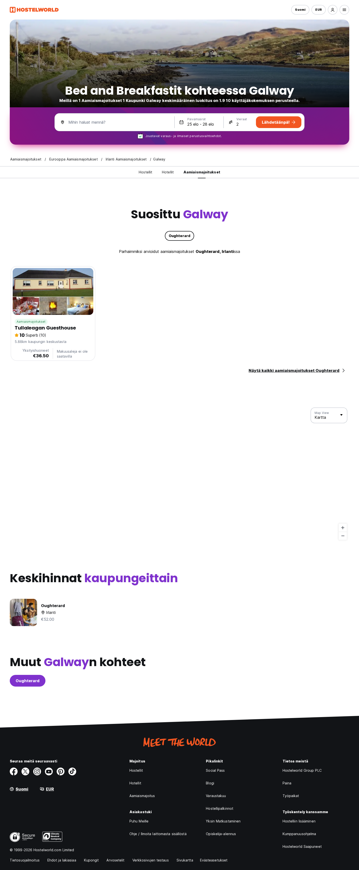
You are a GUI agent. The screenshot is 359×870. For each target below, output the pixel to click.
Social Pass (215, 770)
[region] (179, 474)
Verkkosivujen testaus (150, 860)
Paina (287, 783)
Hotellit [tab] (168, 172)
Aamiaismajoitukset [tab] (201, 172)
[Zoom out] (343, 536)
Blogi (210, 783)
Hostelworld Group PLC (302, 770)
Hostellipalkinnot (219, 808)
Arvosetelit (115, 860)
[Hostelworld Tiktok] (72, 771)
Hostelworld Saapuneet (302, 846)
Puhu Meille (138, 821)
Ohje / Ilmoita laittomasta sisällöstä (158, 834)
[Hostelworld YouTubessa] (49, 771)
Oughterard (28, 680)
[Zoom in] (343, 528)
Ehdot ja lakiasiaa (61, 860)
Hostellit (136, 770)
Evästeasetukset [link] (214, 860)
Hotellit (135, 783)
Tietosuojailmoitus (25, 860)
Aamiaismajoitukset (31, 321)
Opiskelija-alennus (221, 834)
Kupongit (91, 860)
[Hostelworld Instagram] (37, 771)
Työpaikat (291, 796)
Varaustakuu (216, 796)
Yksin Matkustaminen (223, 821)
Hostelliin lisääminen (299, 821)
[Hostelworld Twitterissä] (25, 771)
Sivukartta (185, 860)
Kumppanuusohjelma (299, 834)
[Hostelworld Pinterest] (60, 771)
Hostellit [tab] (145, 172)
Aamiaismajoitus (142, 796)
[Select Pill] (333, 10)
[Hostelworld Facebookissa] (14, 771)
